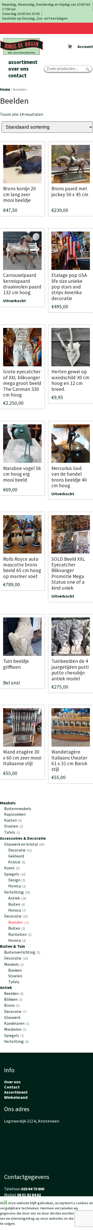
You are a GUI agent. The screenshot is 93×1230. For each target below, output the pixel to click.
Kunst (11, 867)
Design (16, 879)
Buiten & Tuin (12, 946)
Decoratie (19, 850)
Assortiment (22, 62)
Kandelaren (16, 1023)
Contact (17, 75)
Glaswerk (12, 1017)
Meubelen (14, 1029)
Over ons (18, 68)
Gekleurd (16, 855)
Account (85, 46)
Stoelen (13, 826)
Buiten (16, 904)
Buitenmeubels (17, 808)
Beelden (18, 922)
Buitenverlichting (21, 952)
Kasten (12, 820)
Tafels (11, 832)
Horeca (16, 885)
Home (5, 89)
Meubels (8, 802)
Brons (11, 1005)
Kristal (16, 861)
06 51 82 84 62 (29, 1194)
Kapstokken (15, 814)
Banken (15, 970)
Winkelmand (15, 1097)
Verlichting (16, 892)
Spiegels (14, 874)
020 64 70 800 (32, 1188)
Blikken (12, 999)
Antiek (16, 898)
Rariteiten (19, 934)
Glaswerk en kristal (23, 844)
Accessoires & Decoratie (23, 838)
